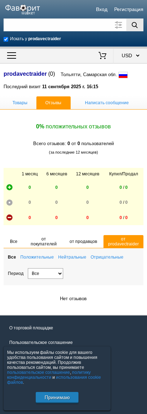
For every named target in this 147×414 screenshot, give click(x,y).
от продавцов (83, 241)
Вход (101, 9)
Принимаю (57, 397)
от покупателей (44, 241)
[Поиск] (134, 24)
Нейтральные (72, 257)
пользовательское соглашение (38, 372)
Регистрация (128, 9)
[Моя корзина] (102, 56)
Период (16, 273)
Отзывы (53, 102)
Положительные (37, 257)
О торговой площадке (31, 327)
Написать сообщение (107, 102)
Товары (19, 102)
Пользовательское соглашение (41, 342)
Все (13, 241)
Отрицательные (107, 257)
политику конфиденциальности (49, 375)
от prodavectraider (123, 241)
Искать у (35, 39)
